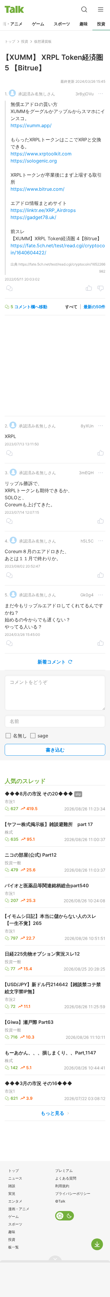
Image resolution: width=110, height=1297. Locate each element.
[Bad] (100, 288)
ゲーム (38, 23)
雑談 (11, 1186)
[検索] (84, 9)
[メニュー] (100, 9)
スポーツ (62, 23)
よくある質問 (65, 1178)
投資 (101, 23)
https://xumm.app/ (31, 125)
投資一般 (13, 863)
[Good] (89, 288)
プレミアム (64, 1170)
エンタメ (15, 1201)
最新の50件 (94, 306)
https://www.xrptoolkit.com (41, 154)
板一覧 (13, 1247)
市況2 (10, 999)
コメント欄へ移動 (30, 306)
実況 (11, 1193)
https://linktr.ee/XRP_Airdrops (43, 210)
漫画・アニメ (18, 1209)
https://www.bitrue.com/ (38, 189)
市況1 (10, 802)
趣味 (83, 23)
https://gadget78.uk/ (33, 217)
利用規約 (62, 1186)
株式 (9, 832)
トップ (13, 1170)
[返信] (9, 288)
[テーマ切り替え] (64, 1215)
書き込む (55, 750)
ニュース (15, 1178)
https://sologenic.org (34, 161)
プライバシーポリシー (72, 1193)
